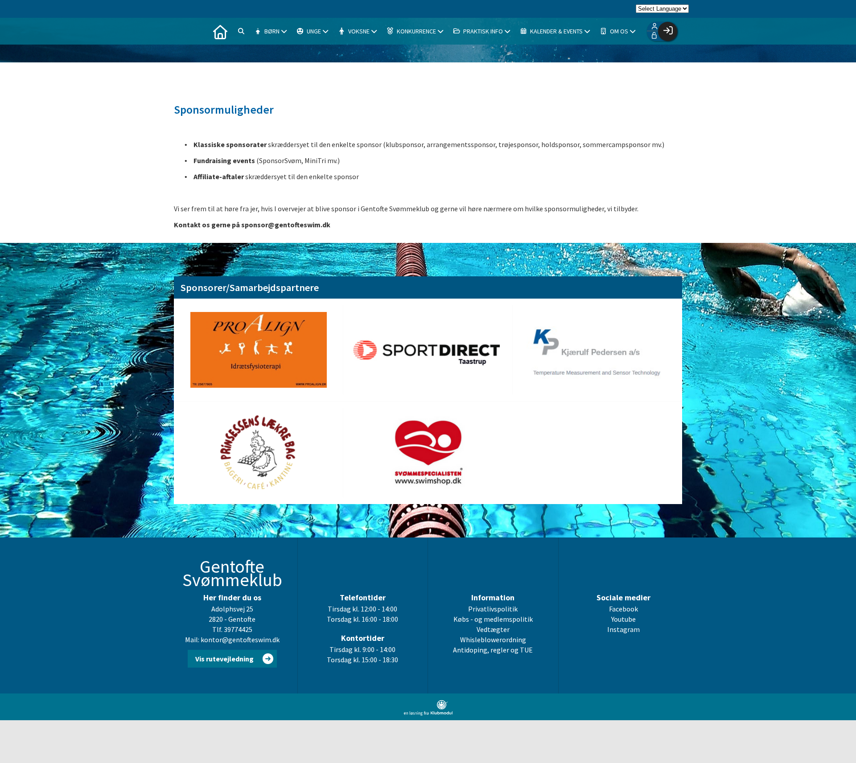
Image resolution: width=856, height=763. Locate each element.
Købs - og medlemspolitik (493, 619)
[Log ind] (667, 31)
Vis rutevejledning (224, 658)
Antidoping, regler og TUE (493, 649)
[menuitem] (220, 31)
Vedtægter (493, 629)
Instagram (623, 629)
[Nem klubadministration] (428, 713)
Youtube (623, 619)
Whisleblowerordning (493, 639)
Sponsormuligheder (224, 110)
